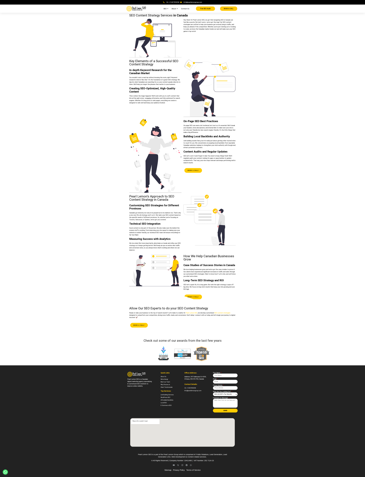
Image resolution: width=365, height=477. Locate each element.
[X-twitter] (178, 465)
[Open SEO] (168, 9)
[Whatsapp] (191, 465)
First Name (217, 373)
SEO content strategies (222, 313)
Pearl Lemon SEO (191, 313)
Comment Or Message (220, 398)
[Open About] (177, 9)
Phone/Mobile (218, 385)
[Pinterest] (186, 465)
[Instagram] (182, 465)
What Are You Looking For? (222, 391)
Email (215, 379)
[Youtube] (174, 465)
